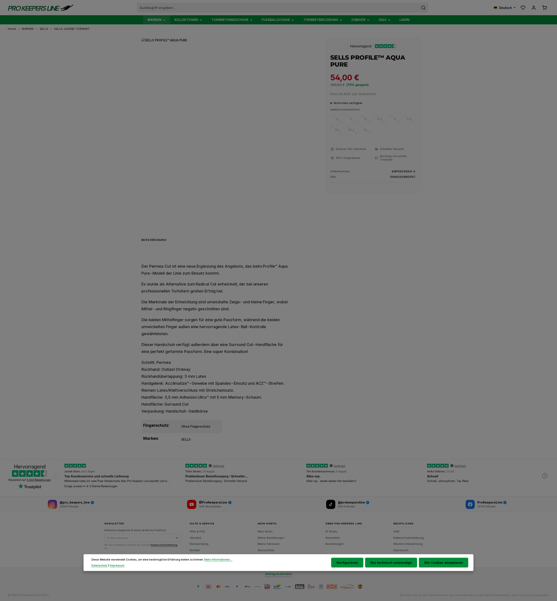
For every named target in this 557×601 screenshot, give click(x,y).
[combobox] (278, 8)
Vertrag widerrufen (278, 574)
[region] (231, 124)
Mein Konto (265, 531)
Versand (195, 537)
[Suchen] (423, 8)
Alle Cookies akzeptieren (443, 562)
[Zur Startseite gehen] (40, 8)
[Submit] (176, 538)
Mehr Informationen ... (218, 559)
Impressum (400, 550)
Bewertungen (334, 544)
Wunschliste (266, 550)
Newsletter (332, 537)
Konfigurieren (347, 562)
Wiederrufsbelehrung (408, 544)
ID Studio (331, 531)
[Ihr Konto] (534, 8)
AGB (396, 531)
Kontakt (195, 550)
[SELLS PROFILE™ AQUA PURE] (227, 124)
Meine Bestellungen (271, 537)
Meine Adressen (269, 544)
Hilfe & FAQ (197, 531)
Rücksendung (199, 544)
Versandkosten (464, 595)
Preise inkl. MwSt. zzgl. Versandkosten (353, 93)
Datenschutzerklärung (164, 544)
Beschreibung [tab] (154, 240)
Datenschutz (99, 565)
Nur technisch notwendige (391, 562)
